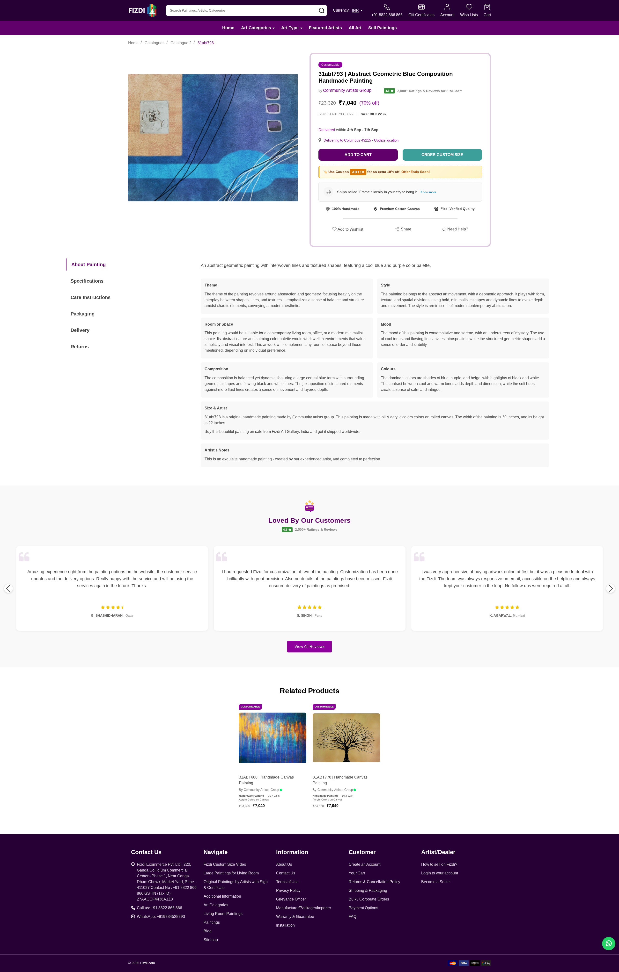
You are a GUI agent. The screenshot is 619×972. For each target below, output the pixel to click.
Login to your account (439, 873)
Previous (8, 588)
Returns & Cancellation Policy (374, 882)
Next (610, 588)
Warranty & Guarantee (295, 917)
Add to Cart (358, 155)
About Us (284, 864)
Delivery (80, 330)
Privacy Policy (288, 890)
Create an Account (364, 864)
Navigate (216, 852)
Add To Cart (278, 820)
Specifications (87, 281)
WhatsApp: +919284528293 (161, 917)
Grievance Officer (291, 899)
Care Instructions (91, 297)
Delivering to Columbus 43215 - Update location (361, 140)
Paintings (212, 922)
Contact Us (285, 873)
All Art (355, 27)
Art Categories (256, 27)
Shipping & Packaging (368, 890)
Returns (80, 346)
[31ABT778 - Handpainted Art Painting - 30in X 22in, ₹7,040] (346, 738)
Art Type (290, 27)
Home (228, 27)
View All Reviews (309, 646)
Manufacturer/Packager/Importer (303, 908)
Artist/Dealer (438, 852)
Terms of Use (287, 882)
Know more (428, 192)
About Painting (88, 264)
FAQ (352, 917)
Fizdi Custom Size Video (225, 864)
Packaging (83, 313)
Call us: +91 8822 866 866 (159, 908)
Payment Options (363, 908)
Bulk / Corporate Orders (369, 899)
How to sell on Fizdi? (439, 864)
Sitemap (211, 940)
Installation (285, 925)
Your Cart (357, 873)
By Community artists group (259, 790)
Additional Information (222, 896)
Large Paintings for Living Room (231, 873)
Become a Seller (435, 882)
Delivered (326, 130)
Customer (362, 852)
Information (292, 852)
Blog (208, 931)
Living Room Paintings (223, 914)
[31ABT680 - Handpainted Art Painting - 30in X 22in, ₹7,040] (272, 738)
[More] (274, 28)
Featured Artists (325, 27)
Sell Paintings (382, 27)
